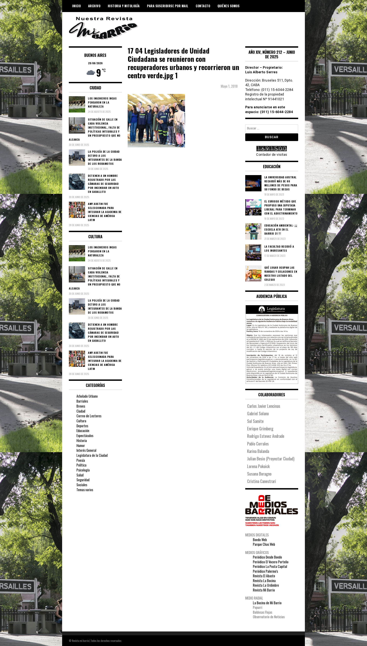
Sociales (81, 484)
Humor (80, 445)
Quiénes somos (229, 6)
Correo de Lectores (88, 415)
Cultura (81, 420)
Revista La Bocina (264, 580)
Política (81, 464)
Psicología (83, 469)
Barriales (82, 401)
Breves (80, 406)
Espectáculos (84, 435)
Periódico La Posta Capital (270, 566)
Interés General (86, 450)
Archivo (94, 6)
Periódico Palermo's (265, 571)
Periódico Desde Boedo (267, 557)
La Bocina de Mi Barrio (267, 602)
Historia (81, 440)
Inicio (76, 6)
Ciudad (80, 411)
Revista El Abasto (264, 575)
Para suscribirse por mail (167, 6)
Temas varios (84, 489)
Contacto (203, 6)
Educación (82, 430)
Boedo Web (260, 539)
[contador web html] (271, 149)
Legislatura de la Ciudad (92, 455)
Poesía (80, 460)
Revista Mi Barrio (264, 589)
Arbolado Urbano (87, 396)
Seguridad (82, 479)
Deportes (82, 425)
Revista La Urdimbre (266, 585)
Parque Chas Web (264, 544)
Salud (80, 474)
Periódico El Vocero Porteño (270, 561)
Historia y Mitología (124, 6)
